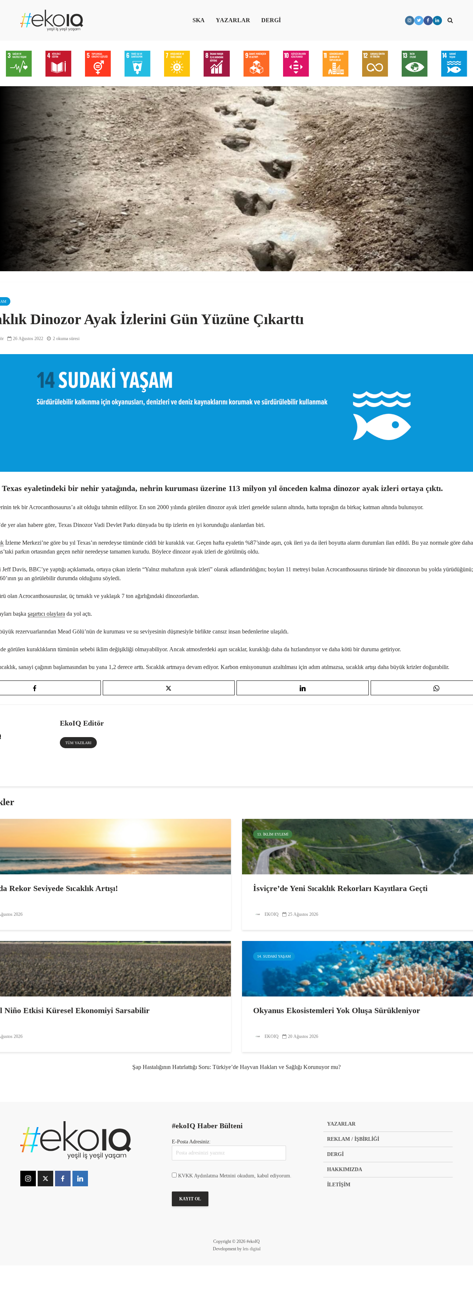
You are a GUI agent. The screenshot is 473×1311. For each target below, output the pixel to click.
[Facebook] (63, 1178)
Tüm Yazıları (78, 743)
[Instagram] (28, 1178)
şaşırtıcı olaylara (46, 614)
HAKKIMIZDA (344, 1169)
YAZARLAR (233, 20)
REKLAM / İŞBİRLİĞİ (353, 1139)
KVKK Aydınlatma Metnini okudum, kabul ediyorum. (235, 1176)
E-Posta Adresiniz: (191, 1141)
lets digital (252, 1248)
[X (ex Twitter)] (45, 1178)
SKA (199, 20)
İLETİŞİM (338, 1184)
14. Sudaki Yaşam (274, 956)
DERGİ (271, 20)
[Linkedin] (80, 1178)
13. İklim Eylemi (272, 834)
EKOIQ (271, 914)
